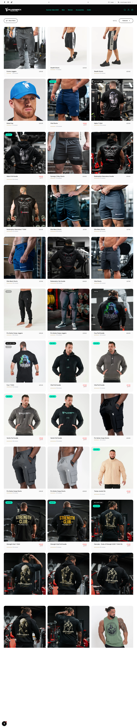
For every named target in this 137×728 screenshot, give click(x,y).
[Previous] (49, 2)
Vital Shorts (54, 123)
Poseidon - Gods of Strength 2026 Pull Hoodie (108, 597)
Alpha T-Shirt (98, 123)
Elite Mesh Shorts (55, 229)
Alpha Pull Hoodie (12, 176)
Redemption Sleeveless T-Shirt (16, 229)
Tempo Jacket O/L (100, 491)
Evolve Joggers (11, 71)
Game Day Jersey (99, 703)
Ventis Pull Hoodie (12, 438)
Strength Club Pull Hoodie (58, 544)
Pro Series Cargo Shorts (101, 438)
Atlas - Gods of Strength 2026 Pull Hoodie (20, 650)
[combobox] (112, 2)
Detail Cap (10, 123)
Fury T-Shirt (10, 385)
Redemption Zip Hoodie (57, 281)
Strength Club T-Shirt (13, 544)
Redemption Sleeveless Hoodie (104, 176)
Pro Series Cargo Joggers (15, 333)
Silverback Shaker (56, 703)
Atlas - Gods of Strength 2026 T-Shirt (18, 597)
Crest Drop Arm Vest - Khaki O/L (104, 650)
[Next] (88, 2)
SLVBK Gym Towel (12, 703)
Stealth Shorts (54, 68)
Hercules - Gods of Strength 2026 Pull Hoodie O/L (66, 597)
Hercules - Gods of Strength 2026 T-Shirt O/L (108, 544)
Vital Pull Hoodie (55, 385)
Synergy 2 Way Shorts (57, 176)
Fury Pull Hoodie (99, 333)
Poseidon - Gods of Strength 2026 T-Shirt (63, 650)
